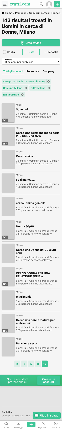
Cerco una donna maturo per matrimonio (35, 321)
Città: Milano (38, 87)
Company (48, 71)
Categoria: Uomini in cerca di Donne (24, 81)
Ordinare (8, 59)
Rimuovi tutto (11, 94)
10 (31, 363)
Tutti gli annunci (13, 71)
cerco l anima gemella (30, 203)
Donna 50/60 (25, 226)
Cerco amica (24, 156)
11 (38, 363)
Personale (33, 71)
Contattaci (7, 412)
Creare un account (48, 380)
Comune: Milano (12, 87)
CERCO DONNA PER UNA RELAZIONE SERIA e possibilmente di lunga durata (36, 275)
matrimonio (24, 296)
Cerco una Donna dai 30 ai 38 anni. (36, 251)
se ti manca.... (25, 179)
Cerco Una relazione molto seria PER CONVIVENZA (37, 134)
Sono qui (22, 109)
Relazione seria (26, 343)
